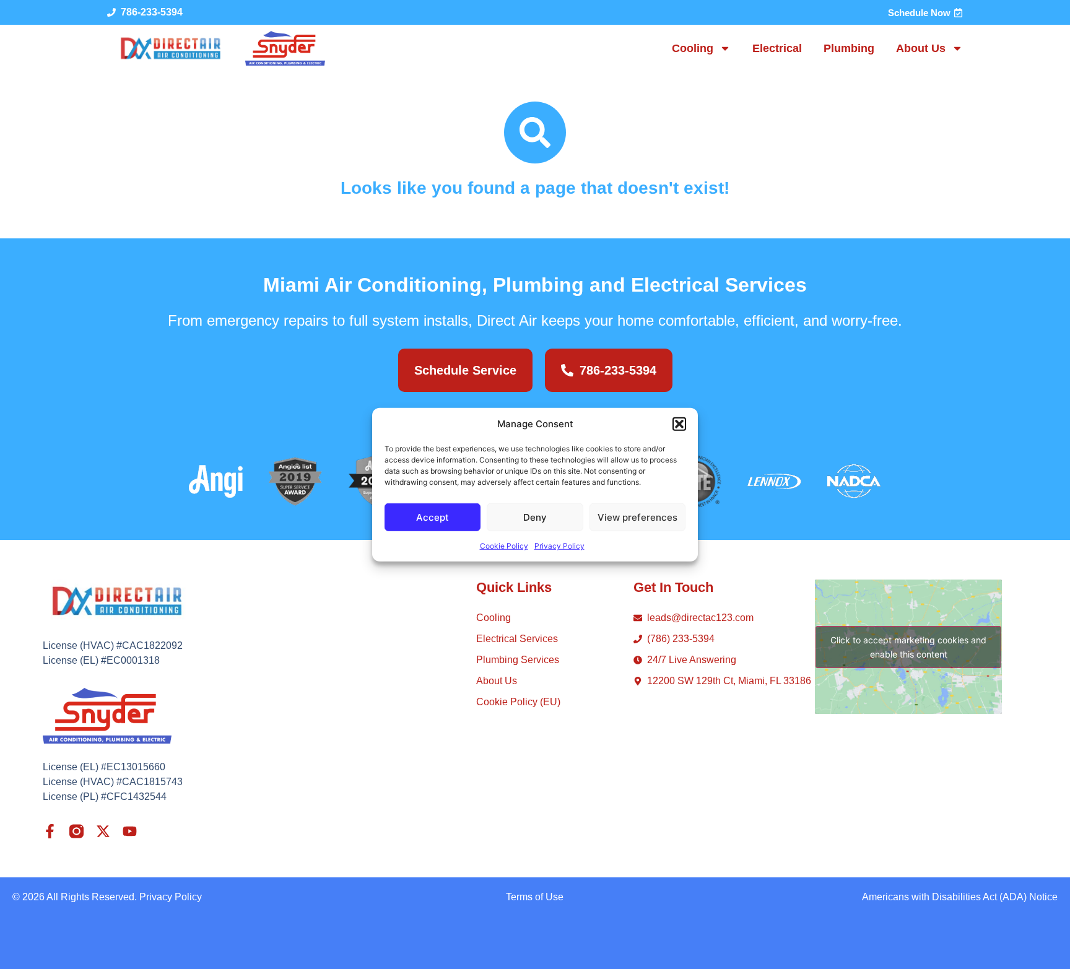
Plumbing (849, 48)
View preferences (637, 517)
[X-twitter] (103, 831)
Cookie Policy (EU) (518, 702)
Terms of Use (534, 897)
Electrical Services (517, 638)
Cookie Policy (504, 545)
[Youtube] (130, 831)
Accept (432, 517)
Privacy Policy (559, 545)
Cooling (692, 48)
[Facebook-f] (50, 831)
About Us (921, 48)
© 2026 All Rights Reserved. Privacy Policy (107, 897)
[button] (679, 424)
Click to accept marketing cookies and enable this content (908, 647)
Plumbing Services (517, 659)
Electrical (777, 48)
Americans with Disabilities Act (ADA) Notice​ (960, 897)
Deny (535, 517)
